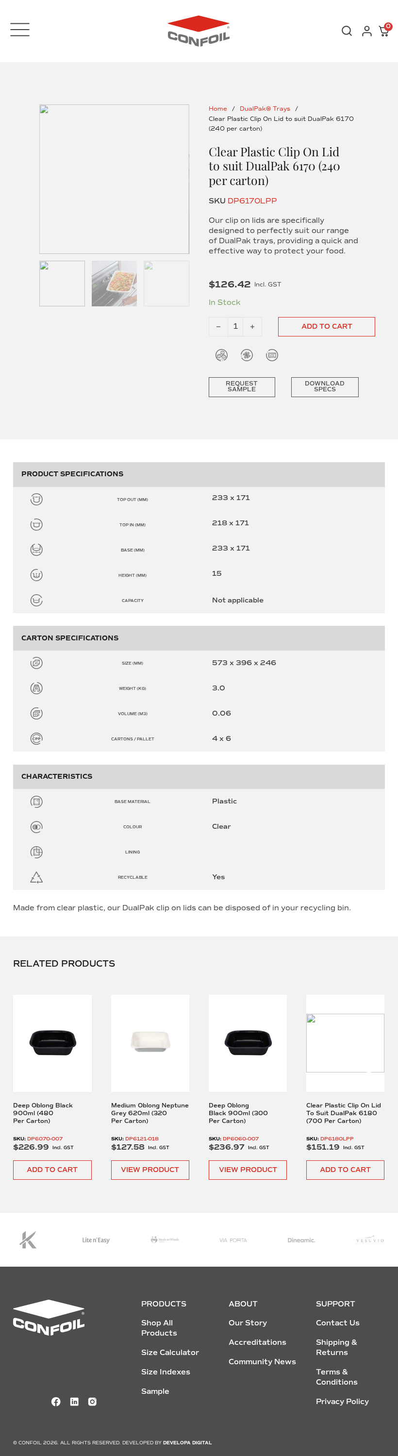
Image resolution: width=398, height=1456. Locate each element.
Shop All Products (159, 1328)
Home (218, 109)
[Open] (20, 29)
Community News (262, 1361)
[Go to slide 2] (114, 283)
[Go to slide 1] (114, 179)
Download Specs (325, 386)
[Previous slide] (29, 1063)
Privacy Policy (342, 1401)
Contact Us (338, 1323)
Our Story (248, 1323)
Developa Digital (187, 1443)
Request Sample (242, 386)
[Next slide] (369, 1063)
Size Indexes (165, 1372)
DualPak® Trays (265, 109)
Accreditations (257, 1342)
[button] (52, 1170)
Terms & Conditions (337, 1377)
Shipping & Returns (336, 1347)
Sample (155, 1391)
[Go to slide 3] (166, 283)
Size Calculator (170, 1352)
